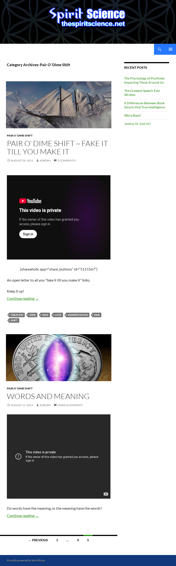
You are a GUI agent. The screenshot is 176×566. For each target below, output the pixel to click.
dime (33, 314)
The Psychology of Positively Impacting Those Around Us (144, 80)
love (58, 314)
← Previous (38, 540)
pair (97, 314)
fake (45, 314)
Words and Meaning (48, 396)
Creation (17, 314)
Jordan (45, 160)
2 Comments (66, 160)
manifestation (78, 314)
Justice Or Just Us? (137, 124)
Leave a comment (70, 405)
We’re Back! (132, 115)
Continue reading (23, 298)
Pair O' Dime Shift (20, 135)
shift (14, 320)
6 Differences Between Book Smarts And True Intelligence (144, 105)
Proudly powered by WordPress (26, 560)
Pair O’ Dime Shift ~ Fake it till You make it (57, 147)
